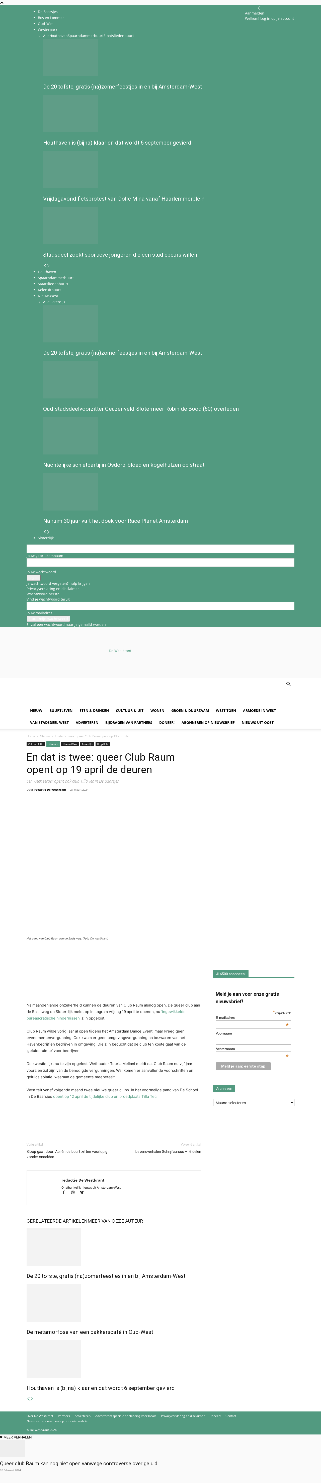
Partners (64, 1416)
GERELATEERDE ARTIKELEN (57, 1221)
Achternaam (252, 1049)
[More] (89, 810)
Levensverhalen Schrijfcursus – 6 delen (168, 1151)
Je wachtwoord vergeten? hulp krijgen (58, 583)
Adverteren (87, 722)
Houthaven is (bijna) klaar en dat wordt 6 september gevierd (101, 1388)
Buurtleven (60, 710)
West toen (226, 710)
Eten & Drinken (94, 710)
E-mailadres (252, 1018)
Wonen (157, 710)
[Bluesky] (83, 1193)
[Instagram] (74, 1193)
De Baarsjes (48, 11)
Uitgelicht (103, 744)
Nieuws (45, 736)
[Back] (259, 8)
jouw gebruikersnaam (45, 555)
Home (31, 736)
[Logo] (65, 702)
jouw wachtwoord (41, 572)
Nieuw (36, 710)
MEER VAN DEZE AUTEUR (115, 1221)
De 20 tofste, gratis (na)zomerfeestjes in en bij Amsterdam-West (106, 1276)
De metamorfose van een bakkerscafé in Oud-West (90, 1332)
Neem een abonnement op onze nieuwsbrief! (58, 1421)
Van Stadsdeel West (49, 722)
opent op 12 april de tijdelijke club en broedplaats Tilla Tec (104, 1096)
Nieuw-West (70, 744)
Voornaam (224, 1033)
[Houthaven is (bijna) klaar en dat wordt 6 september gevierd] (114, 1359)
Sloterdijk (87, 744)
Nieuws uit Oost (258, 722)
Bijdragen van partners (128, 722)
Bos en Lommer (51, 17)
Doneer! (167, 722)
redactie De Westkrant (50, 789)
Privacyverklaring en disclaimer (53, 588)
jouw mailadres (39, 613)
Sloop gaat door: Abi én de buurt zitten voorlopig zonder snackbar (67, 1154)
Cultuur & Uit (129, 710)
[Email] (55, 810)
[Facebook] (32, 810)
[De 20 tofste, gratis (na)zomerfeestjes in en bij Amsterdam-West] (114, 1247)
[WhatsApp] (43, 810)
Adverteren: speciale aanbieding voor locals (125, 1416)
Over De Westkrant (40, 1416)
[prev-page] (28, 1399)
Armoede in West (259, 710)
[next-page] (32, 1399)
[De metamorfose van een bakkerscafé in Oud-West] (114, 1303)
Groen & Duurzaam (190, 710)
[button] (288, 684)
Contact (230, 1416)
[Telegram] (78, 810)
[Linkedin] (66, 810)
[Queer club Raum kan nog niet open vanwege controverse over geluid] (160, 1448)
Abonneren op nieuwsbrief (208, 722)
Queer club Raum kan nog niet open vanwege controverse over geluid (78, 1463)
